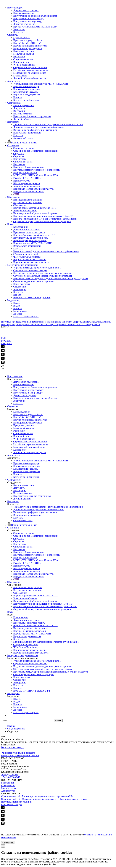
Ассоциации (19, 289)
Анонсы (17, 314)
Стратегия (18, 156)
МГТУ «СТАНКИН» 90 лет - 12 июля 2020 (35, 175)
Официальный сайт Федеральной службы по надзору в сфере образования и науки (44, 799)
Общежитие (19, 286)
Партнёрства (19, 159)
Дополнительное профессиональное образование (38, 127)
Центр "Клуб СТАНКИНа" (27, 43)
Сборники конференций (25, 254)
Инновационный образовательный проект (35, 213)
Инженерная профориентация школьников (35, 130)
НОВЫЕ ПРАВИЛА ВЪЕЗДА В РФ (31, 297)
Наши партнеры (21, 284)
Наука (10, 224)
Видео (16, 305)
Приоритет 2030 (21, 180)
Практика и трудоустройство (28, 40)
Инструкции (19, 111)
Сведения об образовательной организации (35, 150)
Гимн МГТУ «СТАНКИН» (27, 178)
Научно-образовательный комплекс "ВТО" (35, 208)
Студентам (12, 35)
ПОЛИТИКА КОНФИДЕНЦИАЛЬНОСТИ (24, 826)
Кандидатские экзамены (25, 92)
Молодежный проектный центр (29, 73)
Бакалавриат (7, 782)
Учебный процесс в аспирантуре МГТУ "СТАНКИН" (41, 83)
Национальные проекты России (29, 259)
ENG (9, 340)
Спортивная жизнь (23, 59)
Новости (17, 97)
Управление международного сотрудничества (37, 267)
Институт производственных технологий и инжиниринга (31, 321)
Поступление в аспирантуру (28, 21)
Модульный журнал (23, 54)
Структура (18, 153)
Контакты (18, 32)
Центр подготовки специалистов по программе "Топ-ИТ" (43, 216)
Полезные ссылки (22, 113)
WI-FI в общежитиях (24, 64)
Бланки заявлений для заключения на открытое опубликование (46, 251)
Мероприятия (20, 311)
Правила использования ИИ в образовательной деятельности (45, 218)
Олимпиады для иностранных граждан (33, 281)
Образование (14, 197)
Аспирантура (8, 791)
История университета (25, 172)
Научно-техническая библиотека (30, 45)
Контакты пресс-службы (26, 316)
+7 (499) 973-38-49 (10, 777)
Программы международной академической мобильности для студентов (50, 278)
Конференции (20, 227)
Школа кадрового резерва (26, 183)
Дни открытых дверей (24, 24)
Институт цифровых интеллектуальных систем (87, 321)
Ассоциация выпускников (26, 186)
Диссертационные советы (26, 229)
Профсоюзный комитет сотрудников (32, 116)
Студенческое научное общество (30, 67)
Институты (19, 164)
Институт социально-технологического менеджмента (72, 324)
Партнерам (13, 121)
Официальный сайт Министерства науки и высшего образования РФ (37, 796)
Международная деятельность (22, 265)
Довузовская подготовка (26, 10)
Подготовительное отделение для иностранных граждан (42, 273)
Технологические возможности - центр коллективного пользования (48, 124)
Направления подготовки (26, 89)
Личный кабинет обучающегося (29, 78)
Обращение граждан (11, 804)
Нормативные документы (26, 94)
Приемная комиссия (23, 13)
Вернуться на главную (12, 747)
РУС (3, 338)
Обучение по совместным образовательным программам (42, 276)
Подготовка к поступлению (27, 202)
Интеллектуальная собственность (30, 237)
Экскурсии (19, 29)
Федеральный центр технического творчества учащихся (42, 221)
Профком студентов (23, 51)
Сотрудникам (14, 102)
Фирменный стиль (22, 138)
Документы (19, 108)
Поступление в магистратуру (28, 18)
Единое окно (20, 75)
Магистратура (8, 788)
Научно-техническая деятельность (30, 262)
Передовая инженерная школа (28, 191)
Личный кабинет (22, 119)
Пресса (17, 303)
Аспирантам (13, 81)
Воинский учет (21, 62)
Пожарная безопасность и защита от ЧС (33, 189)
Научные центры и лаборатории (30, 240)
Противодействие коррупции (28, 167)
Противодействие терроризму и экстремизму (36, 170)
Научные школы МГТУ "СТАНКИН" (32, 243)
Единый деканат (21, 37)
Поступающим (15, 7)
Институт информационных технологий (22, 324)
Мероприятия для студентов (27, 48)
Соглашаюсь (8, 843)
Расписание (19, 56)
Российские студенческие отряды (30, 70)
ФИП (16, 194)
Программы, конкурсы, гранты (29, 232)
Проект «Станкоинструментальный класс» (35, 26)
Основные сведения (23, 148)
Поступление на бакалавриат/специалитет (35, 15)
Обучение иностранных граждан (30, 270)
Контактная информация (26, 100)
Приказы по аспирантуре (26, 86)
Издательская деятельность (27, 132)
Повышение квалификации (27, 199)
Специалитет (8, 785)
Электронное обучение (25, 210)
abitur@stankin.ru (9, 774)
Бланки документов (23, 105)
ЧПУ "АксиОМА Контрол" (27, 256)
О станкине (13, 145)
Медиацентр (13, 300)
